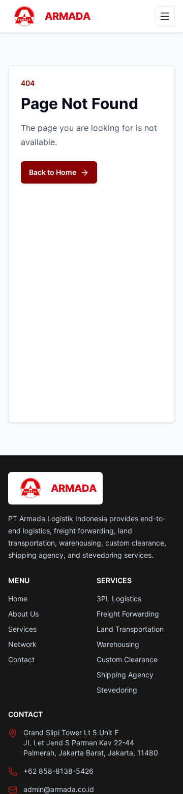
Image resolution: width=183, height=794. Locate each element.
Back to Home (52, 172)
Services (22, 629)
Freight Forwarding (128, 613)
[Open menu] (165, 16)
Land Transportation (130, 629)
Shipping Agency (125, 674)
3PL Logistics (119, 598)
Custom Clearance (127, 659)
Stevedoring (117, 689)
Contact (21, 659)
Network (22, 644)
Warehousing (118, 644)
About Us (23, 613)
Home (17, 598)
